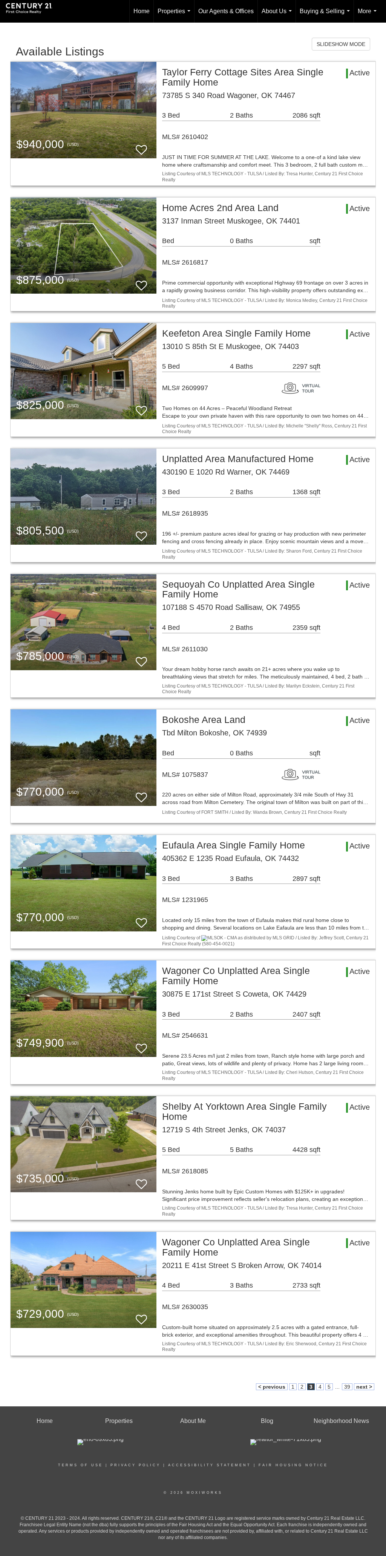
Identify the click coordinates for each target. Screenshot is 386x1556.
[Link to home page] (33, 11)
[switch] (141, 146)
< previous (271, 1387)
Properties (175, 15)
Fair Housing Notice (293, 1465)
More (369, 15)
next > (364, 1387)
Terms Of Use (80, 1465)
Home (141, 11)
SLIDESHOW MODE (341, 44)
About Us (278, 15)
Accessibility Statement (209, 1465)
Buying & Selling (326, 15)
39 (347, 1387)
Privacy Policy (135, 1465)
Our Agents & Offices (226, 11)
